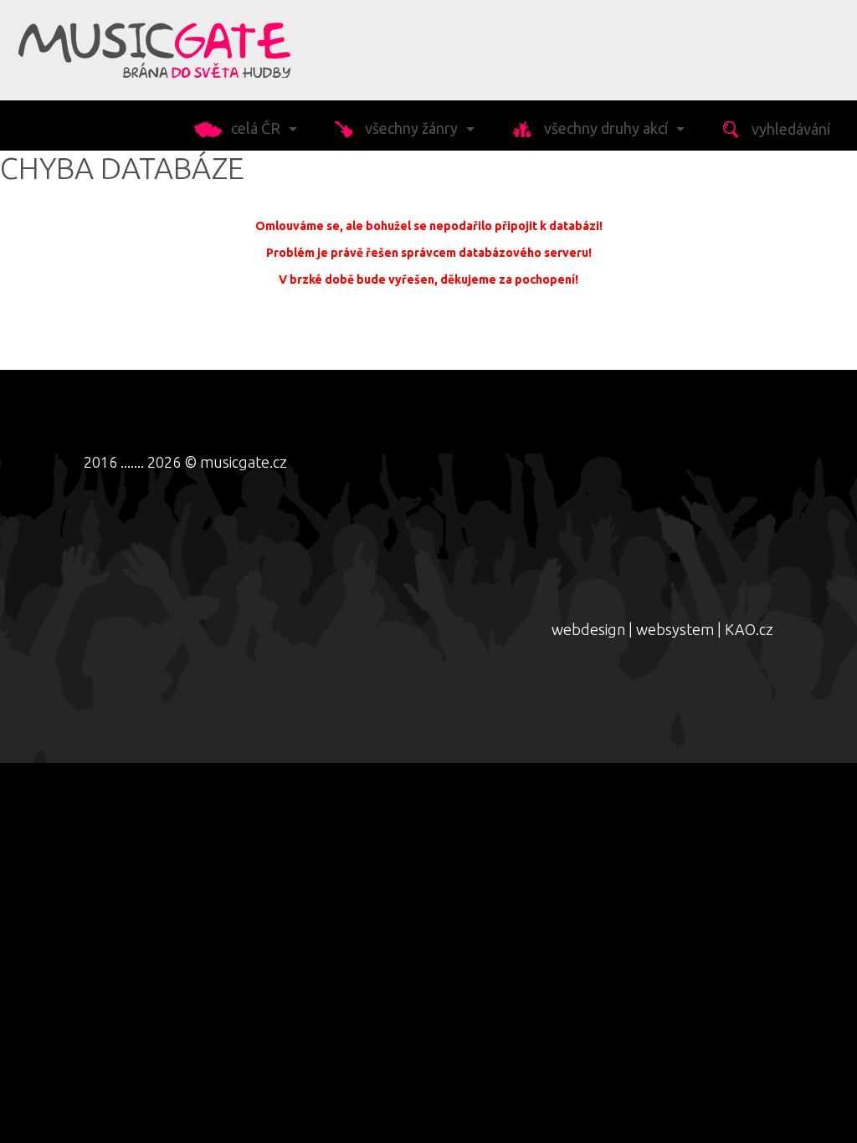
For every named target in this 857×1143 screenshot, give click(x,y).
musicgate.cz (243, 462)
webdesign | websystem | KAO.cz (662, 629)
